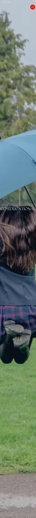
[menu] (35, 1)
